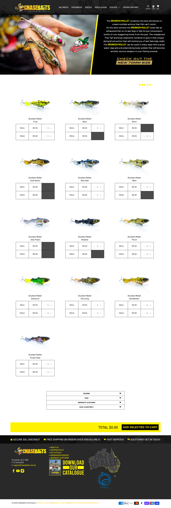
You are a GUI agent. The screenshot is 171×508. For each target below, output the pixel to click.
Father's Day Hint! (131, 7)
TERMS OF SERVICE (77, 503)
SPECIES (88, 7)
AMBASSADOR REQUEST (59, 455)
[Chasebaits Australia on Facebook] (13, 471)
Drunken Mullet (35, 118)
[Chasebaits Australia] (32, 7)
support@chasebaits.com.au (25, 465)
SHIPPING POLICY (57, 450)
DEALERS (113, 7)
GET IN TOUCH (55, 453)
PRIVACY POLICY (44, 503)
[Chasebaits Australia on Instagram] (22, 471)
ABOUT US (54, 447)
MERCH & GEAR (101, 7)
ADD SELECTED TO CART (140, 427)
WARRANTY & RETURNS (59, 458)
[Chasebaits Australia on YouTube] (18, 471)
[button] (145, 84)
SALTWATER (63, 7)
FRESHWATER (76, 7)
